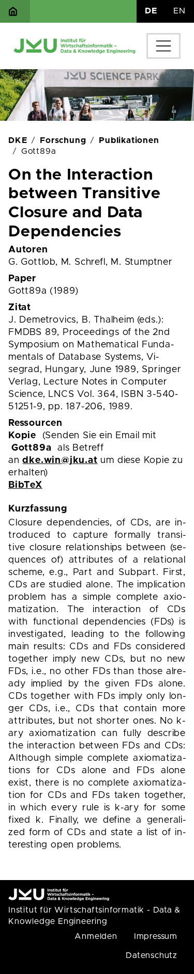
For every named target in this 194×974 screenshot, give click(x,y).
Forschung (63, 140)
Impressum (155, 936)
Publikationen (129, 140)
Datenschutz (151, 955)
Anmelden (95, 936)
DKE (17, 140)
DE (151, 11)
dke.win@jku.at (59, 460)
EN (179, 11)
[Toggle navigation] (163, 46)
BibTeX (25, 485)
